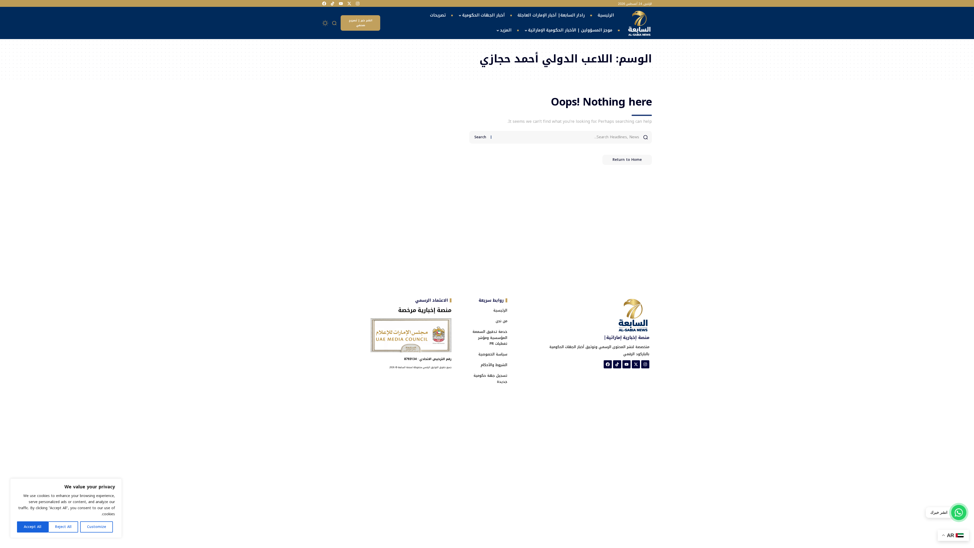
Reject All (63, 526)
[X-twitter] (349, 4)
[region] (66, 508)
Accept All (32, 526)
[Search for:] (567, 137)
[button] (334, 23)
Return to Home (627, 159)
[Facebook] (324, 4)
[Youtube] (341, 4)
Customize (96, 526)
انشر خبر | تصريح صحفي (360, 23)
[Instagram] (358, 4)
